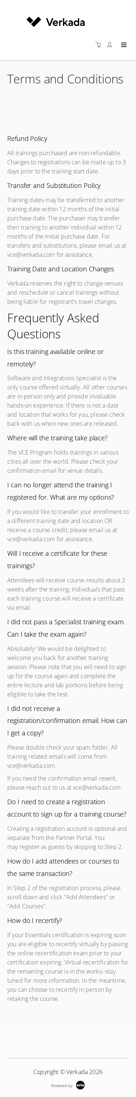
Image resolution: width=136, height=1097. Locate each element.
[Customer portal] (111, 44)
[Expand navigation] (123, 45)
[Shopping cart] (100, 44)
